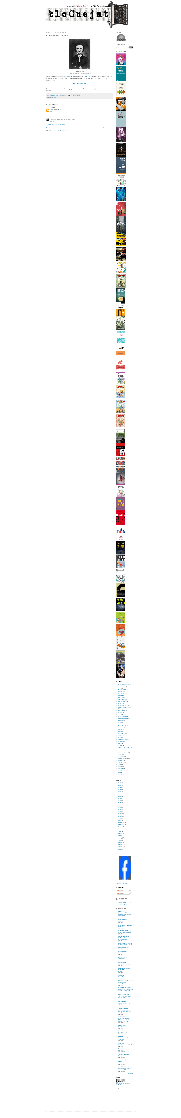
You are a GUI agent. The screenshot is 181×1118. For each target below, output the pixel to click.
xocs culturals (121, 776)
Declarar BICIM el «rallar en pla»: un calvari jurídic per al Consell (124, 1012)
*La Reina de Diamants (124, 718)
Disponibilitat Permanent (125, 943)
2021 (119, 794)
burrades (120, 745)
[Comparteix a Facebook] (78, 95)
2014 (119, 809)
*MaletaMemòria (122, 726)
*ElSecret (120, 695)
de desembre (121, 822)
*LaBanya (120, 720)
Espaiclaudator (122, 951)
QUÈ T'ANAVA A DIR (123, 936)
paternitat (120, 768)
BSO (119, 743)
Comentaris (122, 893)
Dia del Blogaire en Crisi (124, 747)
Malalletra (120, 760)
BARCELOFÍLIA (122, 1017)
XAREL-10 (121, 1043)
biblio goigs (121, 911)
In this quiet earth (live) (79, 83)
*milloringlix (121, 728)
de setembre (121, 829)
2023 (119, 789)
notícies (120, 766)
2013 (119, 811)
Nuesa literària (122, 962)
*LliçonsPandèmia (122, 724)
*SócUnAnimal (121, 735)
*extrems (120, 703)
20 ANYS (120, 971)
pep (51, 107)
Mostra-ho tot (130, 1073)
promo (119, 770)
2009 (119, 820)
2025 (119, 785)
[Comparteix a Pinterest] (79, 95)
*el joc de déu (121, 693)
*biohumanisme (122, 686)
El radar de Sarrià (123, 930)
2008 (119, 849)
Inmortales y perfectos (123, 904)
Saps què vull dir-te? (123, 1054)
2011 (119, 816)
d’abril (119, 840)
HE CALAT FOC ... (122, 976)
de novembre (121, 824)
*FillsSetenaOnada (123, 705)
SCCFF (88, 76)
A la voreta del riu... (122, 983)
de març (120, 842)
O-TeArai (120, 1036)
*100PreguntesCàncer (123, 684)
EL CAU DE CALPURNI (124, 987)
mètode (120, 764)
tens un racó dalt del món (125, 1031)
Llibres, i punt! (122, 1025)
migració (120, 1062)
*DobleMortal (121, 690)
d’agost (120, 831)
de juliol (120, 833)
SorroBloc (121, 1067)
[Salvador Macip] (125, 879)
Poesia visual (122, 1001)
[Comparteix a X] (76, 95)
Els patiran (120, 921)
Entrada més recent (51, 127)
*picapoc (120, 729)
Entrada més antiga (107, 127)
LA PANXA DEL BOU (124, 994)
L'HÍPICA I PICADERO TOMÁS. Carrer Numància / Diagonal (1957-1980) (124, 1020)
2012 (119, 814)
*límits (119, 722)
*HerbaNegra (121, 710)
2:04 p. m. (52, 112)
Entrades (121, 890)
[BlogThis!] (74, 95)
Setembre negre (122, 1026)
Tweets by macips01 (121, 883)
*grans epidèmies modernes (125, 707)
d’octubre (120, 827)
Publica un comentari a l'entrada (56, 124)
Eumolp (120, 1049)
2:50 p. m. (52, 121)
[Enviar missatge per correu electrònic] (69, 95)
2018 (119, 800)
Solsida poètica (121, 953)
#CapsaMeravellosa (123, 739)
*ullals (119, 737)
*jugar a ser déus (122, 716)
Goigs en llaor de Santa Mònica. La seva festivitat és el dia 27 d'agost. (125, 914)
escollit (119, 754)
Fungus (120, 1055)
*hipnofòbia (121, 712)
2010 (119, 818)
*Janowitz (120, 714)
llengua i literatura (122, 758)
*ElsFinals (120, 697)
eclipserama (121, 749)
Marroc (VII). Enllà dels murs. (125, 964)
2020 (119, 796)
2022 (119, 792)
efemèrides (54, 97)
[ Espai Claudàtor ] (123, 957)
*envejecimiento (122, 699)
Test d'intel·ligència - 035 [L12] (125, 1044)
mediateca (120, 762)
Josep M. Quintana (123, 1008)
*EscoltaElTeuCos (122, 701)
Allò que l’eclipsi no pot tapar (124, 932)
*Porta (119, 731)
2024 (119, 787)
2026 (119, 783)
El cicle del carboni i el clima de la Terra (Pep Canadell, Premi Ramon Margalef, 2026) (125, 946)
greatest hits (121, 756)
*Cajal (119, 688)
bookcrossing (121, 741)
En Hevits (120, 926)
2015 (119, 807)
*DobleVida (121, 691)
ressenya (120, 774)
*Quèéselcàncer (122, 733)
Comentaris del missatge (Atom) (62, 130)
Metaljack (52, 117)
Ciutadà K (121, 975)
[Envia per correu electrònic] (72, 95)
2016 (119, 805)
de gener (120, 846)
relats (119, 772)
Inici (79, 127)
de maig (120, 838)
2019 (119, 798)
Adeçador (120, 1050)
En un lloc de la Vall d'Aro (125, 925)
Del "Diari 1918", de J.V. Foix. (125, 1032)
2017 (119, 803)
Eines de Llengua (123, 919)
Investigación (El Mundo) (124, 902)
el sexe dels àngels (123, 753)
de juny (120, 835)
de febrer (120, 844)
